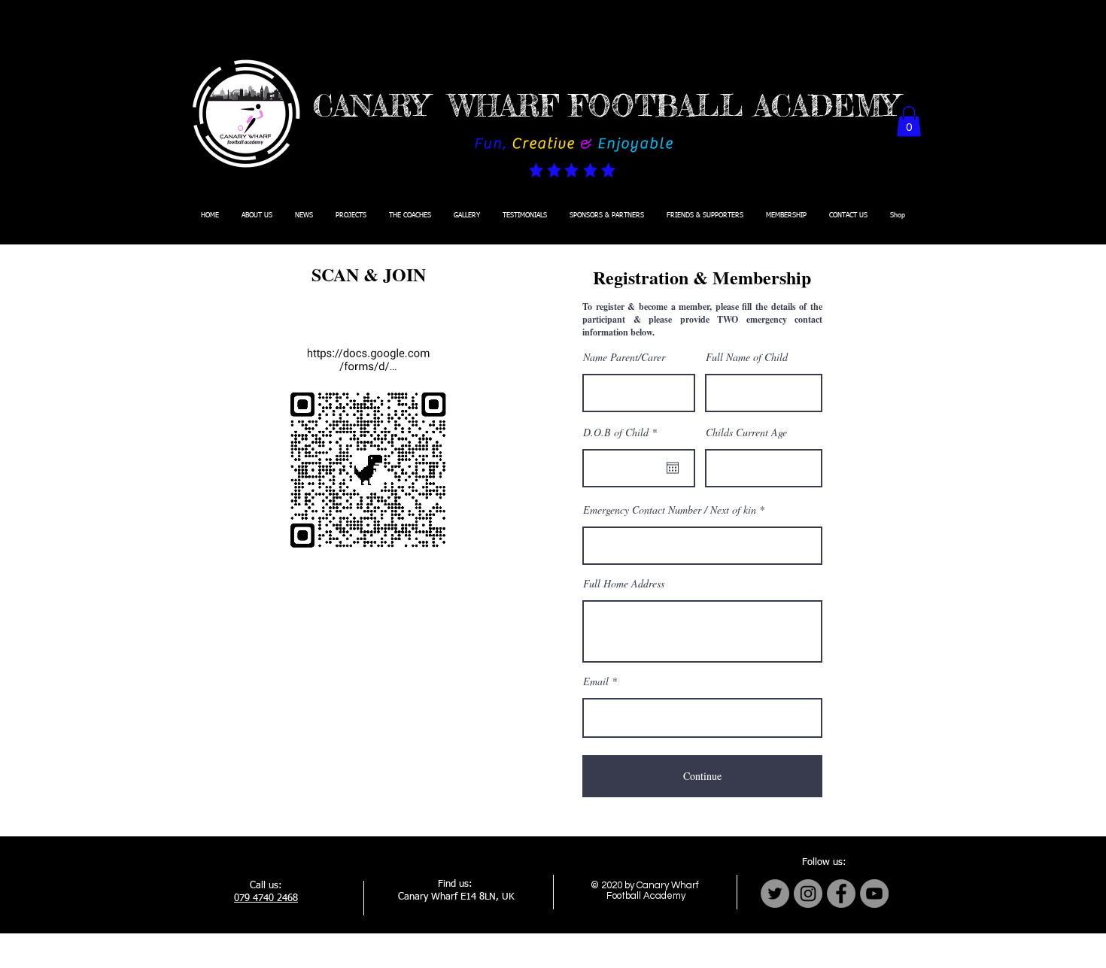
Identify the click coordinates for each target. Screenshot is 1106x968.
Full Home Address (623, 583)
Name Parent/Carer (624, 357)
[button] (909, 121)
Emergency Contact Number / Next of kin (669, 510)
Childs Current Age (746, 432)
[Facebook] (841, 893)
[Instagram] (808, 893)
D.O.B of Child (622, 432)
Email (596, 681)
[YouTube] (874, 893)
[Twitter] (775, 893)
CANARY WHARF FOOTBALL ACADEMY (605, 106)
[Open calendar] (673, 468)
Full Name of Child (747, 357)
